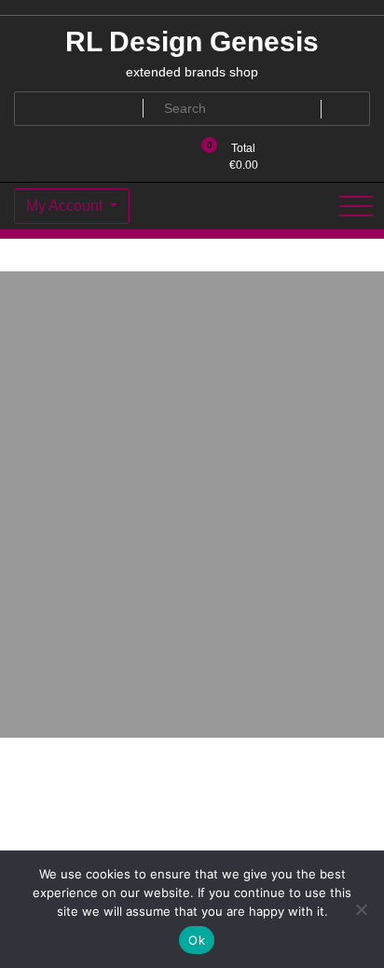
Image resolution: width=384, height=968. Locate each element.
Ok (196, 940)
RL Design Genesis (192, 41)
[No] (360, 909)
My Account (66, 206)
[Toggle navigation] (356, 206)
